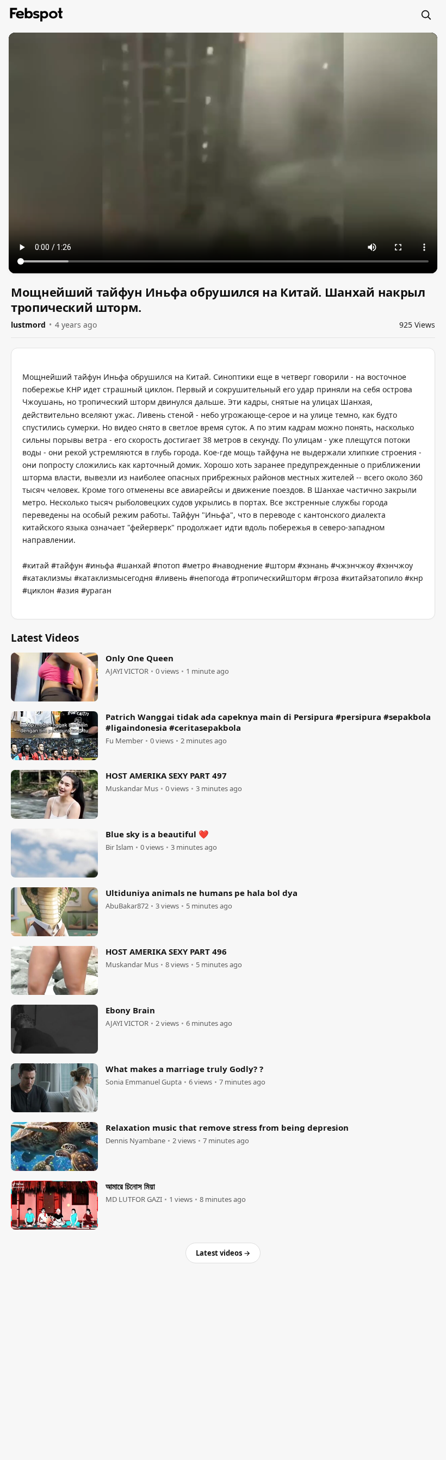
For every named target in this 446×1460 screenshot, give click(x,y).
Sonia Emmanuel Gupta (144, 1082)
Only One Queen (140, 658)
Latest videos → (223, 1253)
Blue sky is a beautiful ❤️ (157, 834)
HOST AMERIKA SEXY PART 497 (166, 775)
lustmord (28, 324)
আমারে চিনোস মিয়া (130, 1186)
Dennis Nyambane (135, 1140)
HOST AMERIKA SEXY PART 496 (166, 951)
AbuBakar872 (127, 906)
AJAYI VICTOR (127, 671)
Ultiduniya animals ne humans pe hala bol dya (202, 892)
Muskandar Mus (132, 788)
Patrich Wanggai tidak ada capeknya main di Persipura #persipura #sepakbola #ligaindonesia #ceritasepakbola (268, 722)
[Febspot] (36, 14)
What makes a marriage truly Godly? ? (184, 1068)
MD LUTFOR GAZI (134, 1199)
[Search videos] (426, 14)
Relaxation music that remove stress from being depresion (227, 1127)
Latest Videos (45, 638)
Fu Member (124, 740)
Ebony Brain (130, 1010)
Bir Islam (119, 847)
